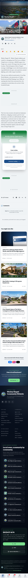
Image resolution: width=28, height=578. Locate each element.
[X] (9, 401)
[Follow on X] (18, 362)
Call (15, 544)
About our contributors (10, 40)
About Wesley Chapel (5, 420)
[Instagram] (5, 401)
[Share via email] (8, 43)
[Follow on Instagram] (14, 362)
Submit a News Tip (18, 414)
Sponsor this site (14, 14)
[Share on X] (2, 43)
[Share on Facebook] (5, 43)
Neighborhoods (4, 416)
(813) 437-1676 (9, 532)
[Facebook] (2, 401)
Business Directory (4, 414)
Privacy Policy (20, 164)
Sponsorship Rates (14, 551)
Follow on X (17, 422)
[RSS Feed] (12, 401)
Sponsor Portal (4, 435)
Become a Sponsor (4, 431)
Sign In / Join (17, 412)
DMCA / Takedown (18, 437)
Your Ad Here (6, 93)
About (16, 431)
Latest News (3, 412)
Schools (2, 418)
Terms (15, 164)
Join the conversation (22, 54)
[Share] (14, 43)
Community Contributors (6, 422)
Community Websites (17, 570)
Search (2, 424)
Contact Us (17, 416)
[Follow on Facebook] (10, 362)
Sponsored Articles (4, 433)
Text (15, 547)
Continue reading (12, 161)
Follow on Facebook (19, 418)
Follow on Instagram (19, 420)
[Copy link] (11, 43)
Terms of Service (18, 435)
